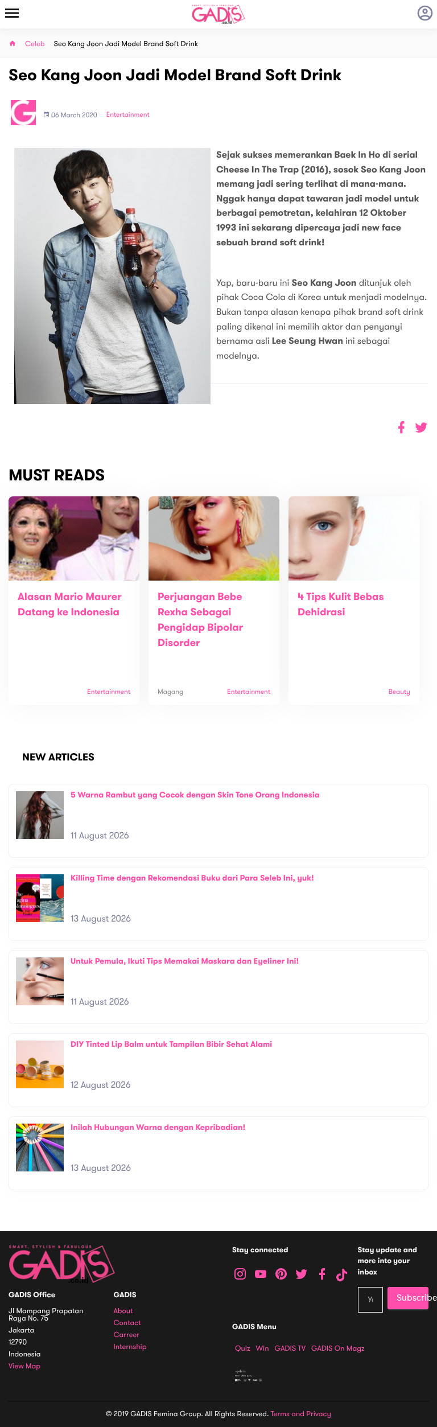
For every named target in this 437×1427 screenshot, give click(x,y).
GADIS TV (290, 1348)
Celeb (35, 44)
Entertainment (128, 115)
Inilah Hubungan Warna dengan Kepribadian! (158, 1127)
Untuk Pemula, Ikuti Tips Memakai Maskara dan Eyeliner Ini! (185, 961)
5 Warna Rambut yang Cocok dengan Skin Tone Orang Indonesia (195, 794)
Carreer (127, 1335)
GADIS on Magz (338, 1348)
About (123, 1311)
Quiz (242, 1348)
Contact (127, 1323)
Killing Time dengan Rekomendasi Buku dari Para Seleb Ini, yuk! (192, 878)
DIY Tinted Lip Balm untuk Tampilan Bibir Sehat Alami (171, 1044)
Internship (130, 1347)
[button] (421, 427)
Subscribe (412, 1298)
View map (24, 1366)
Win (262, 1348)
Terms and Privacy (301, 1414)
